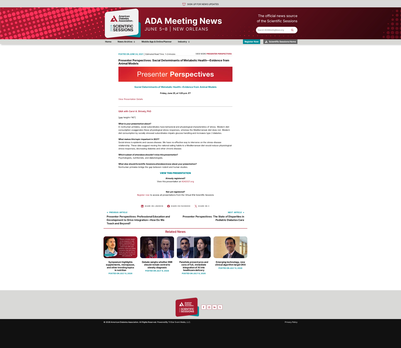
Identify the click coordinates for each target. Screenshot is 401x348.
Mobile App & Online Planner (157, 41)
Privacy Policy (291, 322)
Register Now (252, 41)
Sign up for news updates (203, 4)
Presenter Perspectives (219, 54)
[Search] (293, 30)
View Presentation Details (130, 99)
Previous (114, 212)
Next (230, 212)
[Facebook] (203, 307)
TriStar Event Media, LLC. (179, 322)
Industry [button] (182, 41)
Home (108, 41)
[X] (220, 307)
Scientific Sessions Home (282, 41)
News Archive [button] (125, 41)
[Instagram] (209, 307)
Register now (143, 195)
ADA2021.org (187, 181)
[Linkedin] (214, 307)
